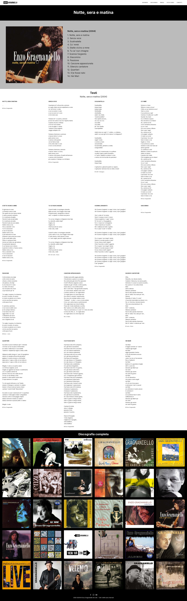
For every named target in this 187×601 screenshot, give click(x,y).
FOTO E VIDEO (170, 2)
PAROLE (162, 2)
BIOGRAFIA (145, 2)
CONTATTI (179, 2)
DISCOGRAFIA (153, 2)
